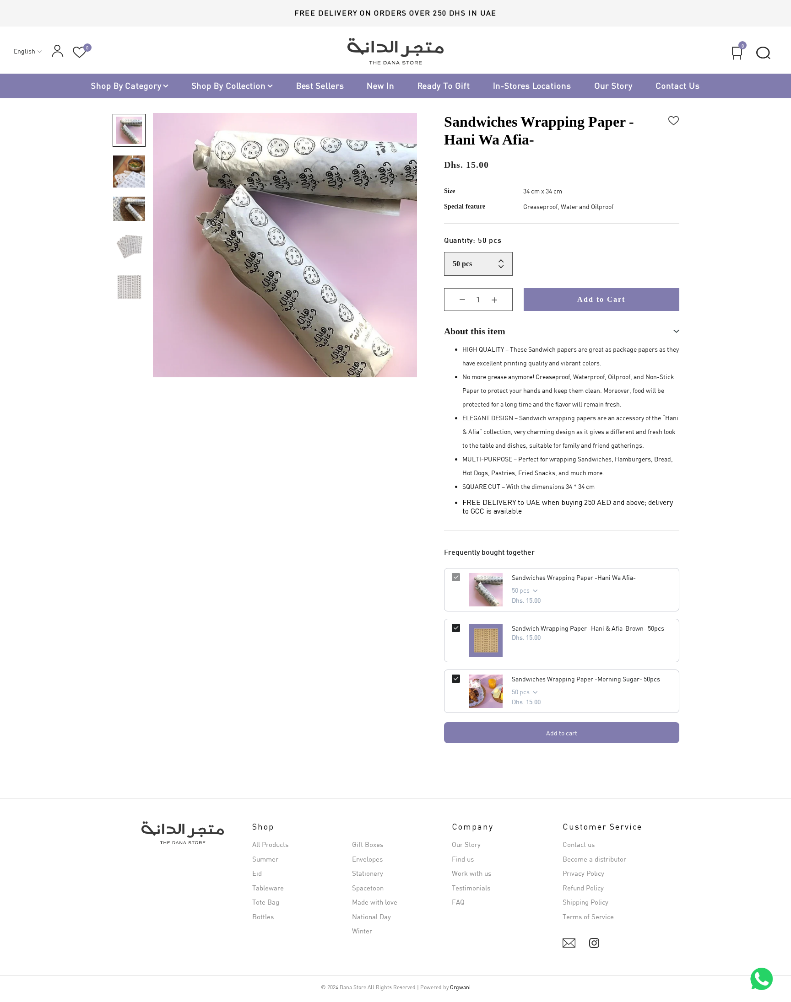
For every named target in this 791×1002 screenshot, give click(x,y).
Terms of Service (588, 916)
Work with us (471, 873)
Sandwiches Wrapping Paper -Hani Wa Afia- (574, 577)
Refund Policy (583, 888)
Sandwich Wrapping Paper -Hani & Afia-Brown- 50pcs (588, 628)
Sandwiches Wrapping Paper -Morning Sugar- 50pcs (586, 679)
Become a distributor (594, 859)
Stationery (367, 873)
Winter (362, 931)
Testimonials (471, 888)
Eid (257, 873)
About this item (474, 331)
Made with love (374, 902)
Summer (265, 859)
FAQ (458, 902)
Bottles (263, 916)
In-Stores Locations (532, 85)
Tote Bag (265, 902)
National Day (371, 916)
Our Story (613, 85)
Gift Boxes (367, 844)
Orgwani (460, 987)
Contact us (678, 85)
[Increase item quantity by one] (501, 300)
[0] (79, 52)
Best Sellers (320, 85)
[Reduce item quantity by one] (455, 300)
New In (380, 85)
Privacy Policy (583, 873)
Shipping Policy (585, 902)
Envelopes (367, 859)
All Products (270, 844)
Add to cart (561, 733)
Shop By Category (126, 85)
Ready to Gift (443, 85)
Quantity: (473, 241)
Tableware (268, 888)
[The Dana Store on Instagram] (594, 943)
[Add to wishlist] (673, 119)
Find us (463, 859)
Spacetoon (368, 888)
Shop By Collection (229, 85)
